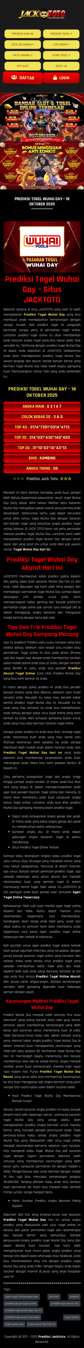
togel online (72, 1317)
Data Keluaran (21, 44)
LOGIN (63, 78)
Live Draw (60, 44)
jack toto (54, 1296)
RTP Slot (22, 66)
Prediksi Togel (60, 34)
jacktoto (74, 1296)
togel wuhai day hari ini (41, 1324)
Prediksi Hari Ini (22, 34)
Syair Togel (60, 55)
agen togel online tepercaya (21, 1296)
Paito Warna (21, 55)
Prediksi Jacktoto (51, 1336)
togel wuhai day (14, 1324)
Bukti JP (61, 66)
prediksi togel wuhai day (65, 1303)
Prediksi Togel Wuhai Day (44, 314)
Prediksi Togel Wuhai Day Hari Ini (32, 752)
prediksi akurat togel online (20, 1303)
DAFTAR (25, 78)
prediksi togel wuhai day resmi (22, 1317)
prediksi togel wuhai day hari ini (23, 1310)
